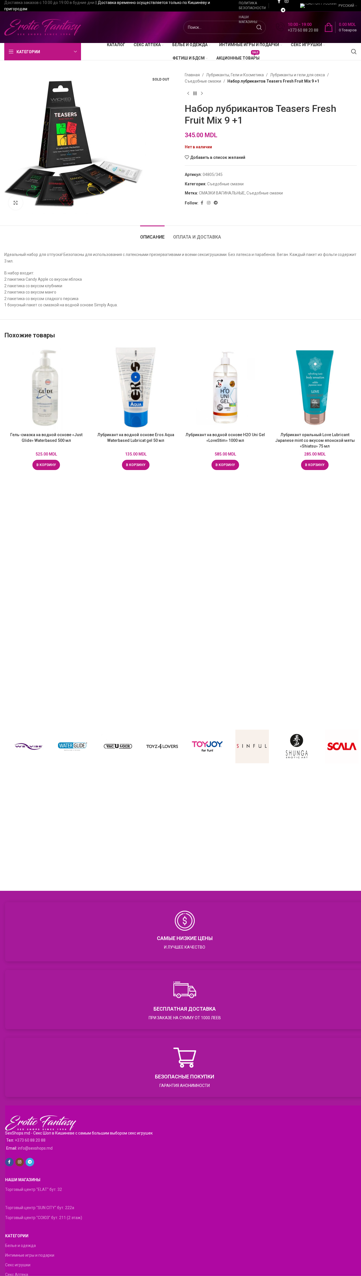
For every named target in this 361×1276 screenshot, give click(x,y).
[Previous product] (188, 93)
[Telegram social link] (283, 10)
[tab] (152, 234)
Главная (192, 75)
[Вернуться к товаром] (195, 93)
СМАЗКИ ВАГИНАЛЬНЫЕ (222, 193)
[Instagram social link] (208, 203)
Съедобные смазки (203, 81)
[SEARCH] (259, 27)
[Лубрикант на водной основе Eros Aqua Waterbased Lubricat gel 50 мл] (136, 388)
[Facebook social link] (201, 203)
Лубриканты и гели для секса (297, 75)
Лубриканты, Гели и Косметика (235, 75)
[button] (46, 465)
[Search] (354, 51)
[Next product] (201, 93)
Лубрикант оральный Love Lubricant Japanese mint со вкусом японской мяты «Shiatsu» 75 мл (315, 440)
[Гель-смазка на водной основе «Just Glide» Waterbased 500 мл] (46, 388)
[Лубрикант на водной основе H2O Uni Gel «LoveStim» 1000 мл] (225, 388)
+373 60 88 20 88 (30, 1140)
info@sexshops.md (35, 1148)
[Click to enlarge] (16, 203)
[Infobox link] (297, 27)
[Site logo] (42, 27)
